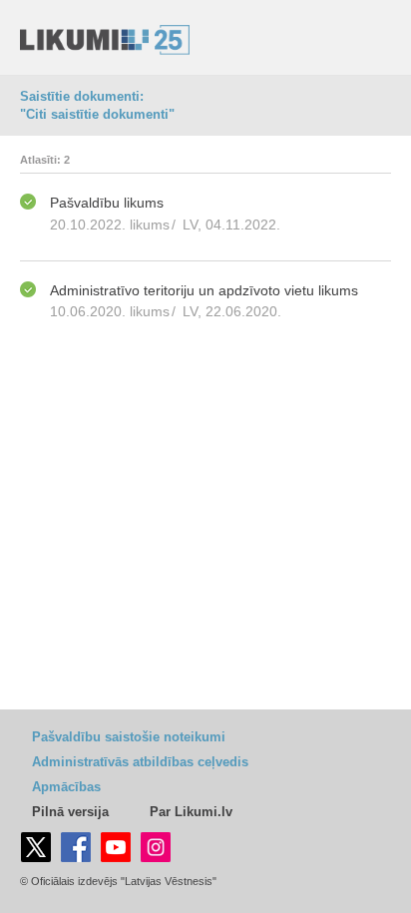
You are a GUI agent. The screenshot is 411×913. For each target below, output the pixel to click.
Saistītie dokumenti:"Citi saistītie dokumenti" (97, 105)
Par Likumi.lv (191, 811)
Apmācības (66, 786)
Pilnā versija (70, 811)
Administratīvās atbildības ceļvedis (140, 761)
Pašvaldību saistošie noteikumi (128, 736)
